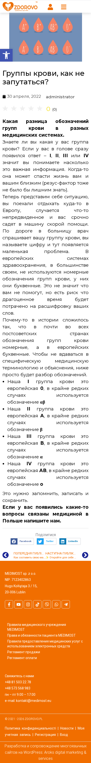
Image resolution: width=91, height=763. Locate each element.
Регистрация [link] (45, 735)
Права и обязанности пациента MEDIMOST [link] (41, 635)
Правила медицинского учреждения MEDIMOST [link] (36, 627)
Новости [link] (67, 728)
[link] (6, 55)
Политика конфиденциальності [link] (30, 728)
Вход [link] (64, 735)
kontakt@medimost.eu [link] (33, 701)
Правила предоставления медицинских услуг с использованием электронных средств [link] (45, 643)
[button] (22, 541)
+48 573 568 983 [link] (17, 688)
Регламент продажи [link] (23, 652)
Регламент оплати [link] (22, 658)
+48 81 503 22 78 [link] (18, 682)
